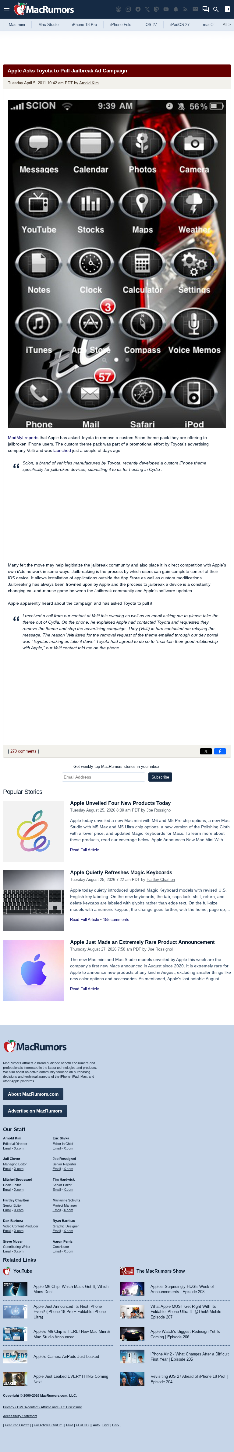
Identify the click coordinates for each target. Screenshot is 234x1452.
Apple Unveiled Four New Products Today (120, 803)
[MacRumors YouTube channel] (166, 9)
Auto (96, 1425)
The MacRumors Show (160, 1271)
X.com (18, 1148)
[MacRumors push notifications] (176, 9)
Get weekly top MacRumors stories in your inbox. (117, 766)
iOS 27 (151, 24)
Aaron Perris (63, 1241)
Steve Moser (13, 1241)
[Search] (218, 9)
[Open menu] (6, 9)
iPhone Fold (120, 24)
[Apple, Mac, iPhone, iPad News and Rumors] (43, 16)
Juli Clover (11, 1158)
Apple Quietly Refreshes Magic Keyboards (121, 872)
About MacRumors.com (33, 1094)
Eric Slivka (61, 1138)
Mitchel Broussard (17, 1179)
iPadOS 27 (180, 24)
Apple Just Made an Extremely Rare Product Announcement (142, 942)
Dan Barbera (13, 1221)
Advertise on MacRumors (35, 1110)
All (227, 24)
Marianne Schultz (66, 1200)
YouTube (22, 1271)
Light (105, 1425)
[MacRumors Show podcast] (118, 9)
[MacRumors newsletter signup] (195, 9)
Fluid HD (82, 1425)
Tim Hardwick (64, 1179)
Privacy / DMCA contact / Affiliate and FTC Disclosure (42, 1407)
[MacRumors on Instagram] (128, 9)
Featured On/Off (17, 1425)
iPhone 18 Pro (84, 24)
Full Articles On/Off (48, 1425)
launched (62, 450)
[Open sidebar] (227, 10)
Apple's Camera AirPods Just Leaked (66, 1356)
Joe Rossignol (159, 810)
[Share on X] (206, 751)
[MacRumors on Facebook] (138, 9)
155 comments (116, 919)
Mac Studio (48, 24)
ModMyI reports (23, 437)
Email (7, 1148)
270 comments (23, 751)
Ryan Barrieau (64, 1221)
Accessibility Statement (20, 1416)
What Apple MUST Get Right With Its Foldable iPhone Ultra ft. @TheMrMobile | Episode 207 (187, 1311)
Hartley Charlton (161, 879)
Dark (115, 1425)
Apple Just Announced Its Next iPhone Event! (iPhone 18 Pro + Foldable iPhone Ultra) (70, 1311)
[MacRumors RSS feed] (186, 9)
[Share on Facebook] (220, 751)
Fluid (69, 1425)
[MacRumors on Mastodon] (156, 9)
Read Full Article (84, 850)
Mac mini (17, 24)
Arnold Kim (89, 83)
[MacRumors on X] (147, 9)
